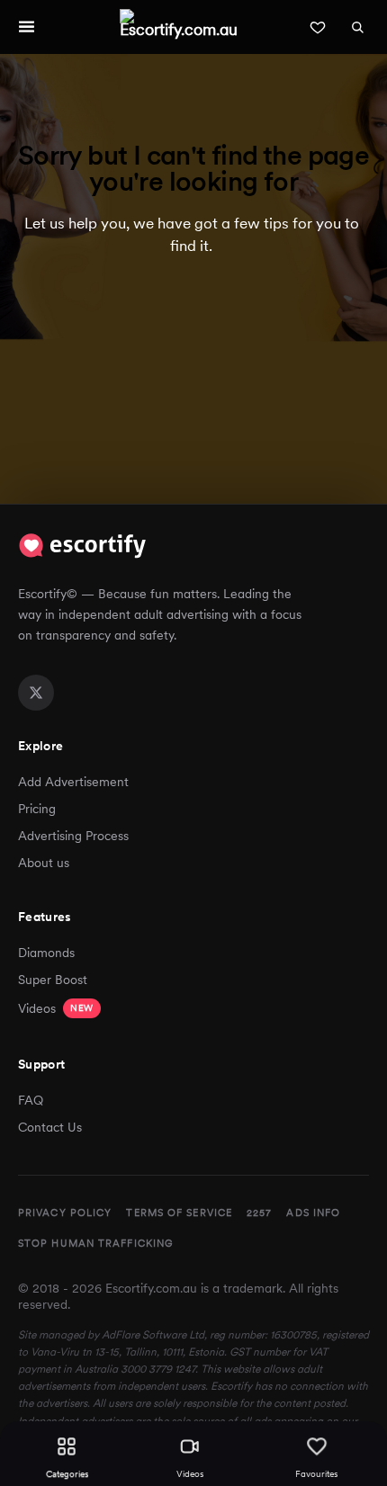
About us (43, 863)
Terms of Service (179, 1212)
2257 (259, 1212)
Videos (56, 1008)
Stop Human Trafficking (95, 1243)
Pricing (37, 809)
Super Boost (52, 979)
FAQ (30, 1100)
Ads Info (313, 1212)
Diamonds (46, 952)
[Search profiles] (357, 27)
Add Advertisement (73, 782)
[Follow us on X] (36, 693)
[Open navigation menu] (26, 26)
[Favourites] (318, 27)
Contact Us (50, 1127)
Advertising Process (73, 836)
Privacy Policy (65, 1212)
